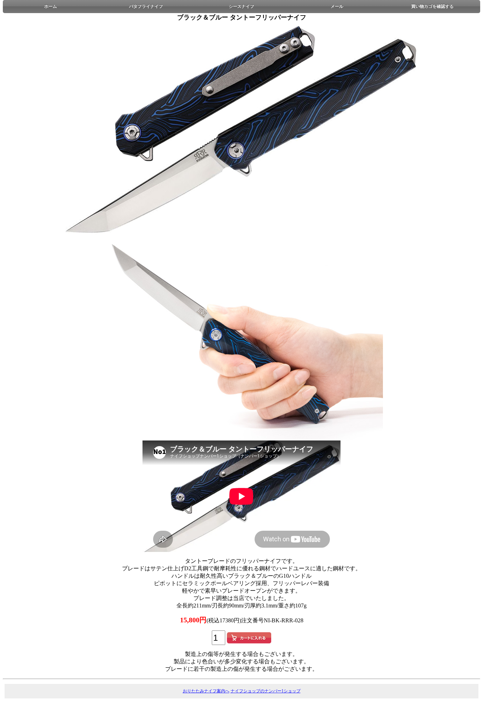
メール (337, 6)
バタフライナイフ (146, 6)
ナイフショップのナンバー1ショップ (266, 690)
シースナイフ (241, 6)
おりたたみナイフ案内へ (206, 690)
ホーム (50, 6)
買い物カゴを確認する (432, 6)
